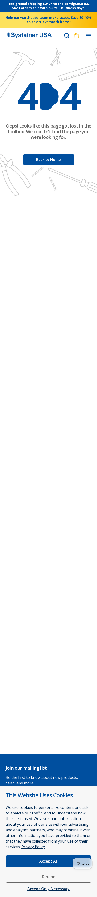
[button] (88, 35)
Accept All (48, 861)
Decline (48, 876)
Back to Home (48, 159)
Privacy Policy (33, 846)
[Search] (67, 35)
